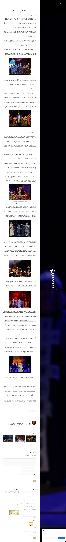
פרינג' (31, 511)
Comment (35, 457)
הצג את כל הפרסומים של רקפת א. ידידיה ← (25, 426)
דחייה (54, 537)
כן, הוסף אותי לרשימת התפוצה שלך (31, 477)
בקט (35, 498)
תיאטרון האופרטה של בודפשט (32, 514)
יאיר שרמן (34, 501)
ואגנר (28, 500)
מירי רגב (35, 504)
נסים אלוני (30, 506)
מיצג (21, 503)
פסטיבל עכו (34, 511)
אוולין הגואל (34, 497)
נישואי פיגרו (34, 506)
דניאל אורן (29, 498)
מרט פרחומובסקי (27, 504)
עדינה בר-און (26, 506)
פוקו (29, 509)
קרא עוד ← (17, 504)
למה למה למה (34, 442)
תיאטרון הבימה (25, 514)
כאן (9, 99)
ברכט (32, 498)
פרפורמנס (28, 511)
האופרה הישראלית (25, 498)
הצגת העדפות (46, 537)
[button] (43, 530)
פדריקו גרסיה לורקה (33, 509)
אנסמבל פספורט (25, 497)
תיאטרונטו (34, 517)
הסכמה (61, 537)
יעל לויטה (31, 501)
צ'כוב (24, 511)
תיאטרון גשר (30, 512)
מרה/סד (31, 504)
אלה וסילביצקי (30, 497)
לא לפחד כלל (11, 442)
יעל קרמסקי (27, 501)
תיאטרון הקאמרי (34, 515)
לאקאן (35, 503)
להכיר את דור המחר (22, 442)
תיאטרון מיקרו (28, 515)
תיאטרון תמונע (24, 515)
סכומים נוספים (34, 527)
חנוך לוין (23, 500)
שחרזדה (53, 287)
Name (35, 467)
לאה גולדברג (22, 501)
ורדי (25, 500)
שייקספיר (34, 512)
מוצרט (27, 503)
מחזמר (24, 503)
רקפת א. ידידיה (15, 12)
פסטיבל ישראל (25, 509)
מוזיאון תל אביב (31, 503)
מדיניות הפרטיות (54, 539)
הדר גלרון (34, 500)
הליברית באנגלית (34, 405)
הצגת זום (31, 500)
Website (35, 474)
